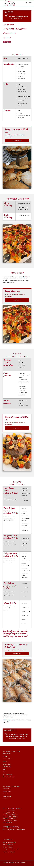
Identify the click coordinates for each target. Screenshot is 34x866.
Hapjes (4, 771)
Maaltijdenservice (7, 788)
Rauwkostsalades (7, 791)
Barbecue (5, 761)
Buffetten (5, 756)
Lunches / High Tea (7, 759)
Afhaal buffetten (6, 753)
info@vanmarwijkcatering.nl (11, 849)
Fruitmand (5, 793)
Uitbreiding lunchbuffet (14, 29)
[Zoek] (25, 3)
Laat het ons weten (8, 720)
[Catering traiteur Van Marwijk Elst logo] (14, 3)
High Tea (7, 37)
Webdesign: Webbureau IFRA (21, 862)
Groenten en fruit (7, 796)
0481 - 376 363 (8, 847)
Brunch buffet (9, 33)
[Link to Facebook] (30, 864)
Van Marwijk (11, 862)
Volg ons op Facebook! (9, 852)
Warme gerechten (7, 766)
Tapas (4, 769)
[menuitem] (25, 3)
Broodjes (7, 42)
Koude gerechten (7, 764)
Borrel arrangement (7, 774)
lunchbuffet (24, 277)
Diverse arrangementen (8, 776)
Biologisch (5, 799)
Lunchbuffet (8, 24)
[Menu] (29, 3)
